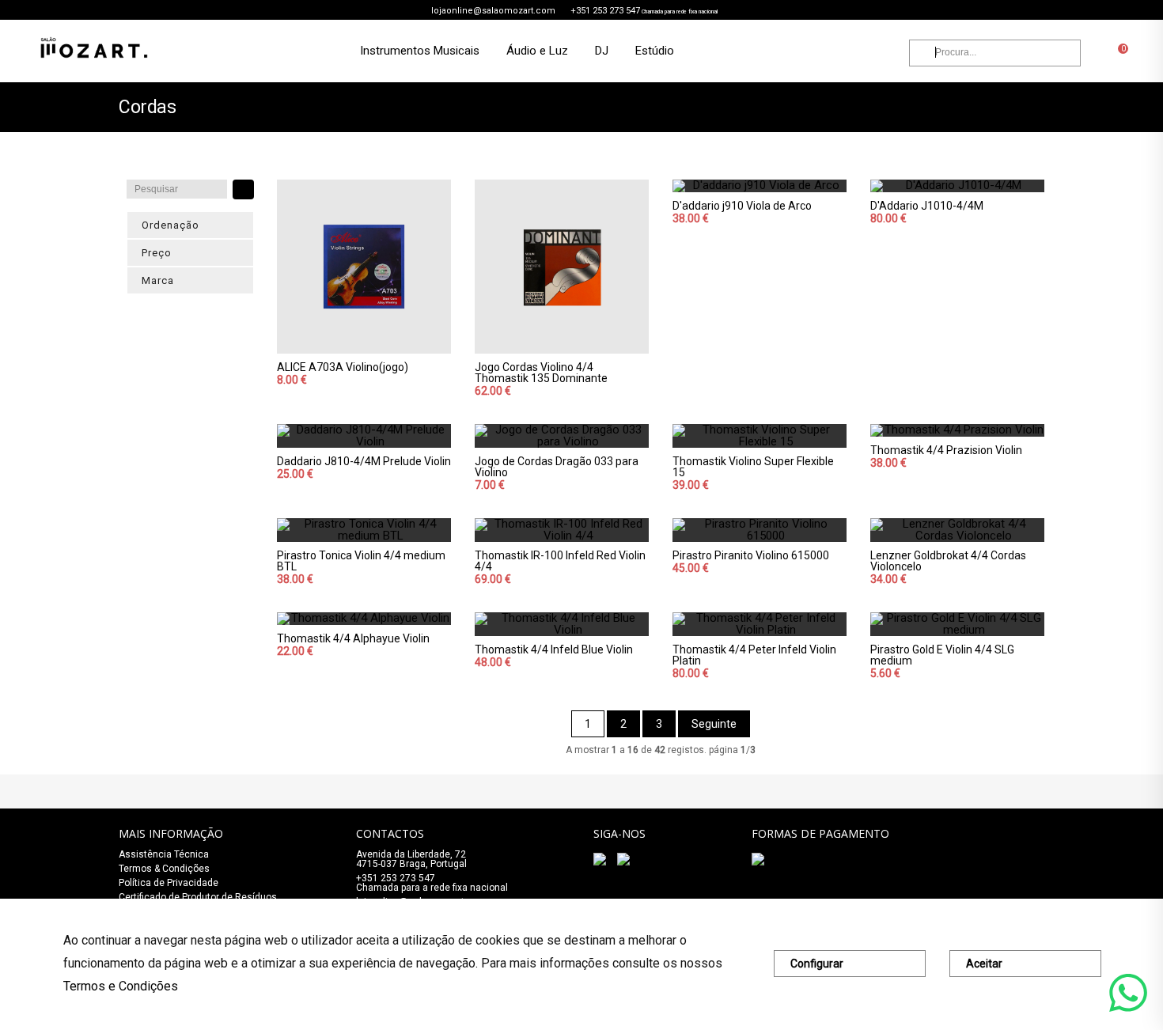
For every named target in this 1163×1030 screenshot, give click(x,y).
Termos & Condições (164, 868)
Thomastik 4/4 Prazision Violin (946, 450)
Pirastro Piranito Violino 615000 (750, 555)
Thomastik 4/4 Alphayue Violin (353, 638)
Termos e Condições (120, 986)
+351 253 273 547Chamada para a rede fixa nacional (432, 883)
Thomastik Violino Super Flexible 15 (753, 467)
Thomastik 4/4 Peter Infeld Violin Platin (754, 655)
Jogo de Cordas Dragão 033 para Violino (556, 467)
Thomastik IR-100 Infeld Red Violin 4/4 (560, 561)
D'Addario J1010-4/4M (926, 205)
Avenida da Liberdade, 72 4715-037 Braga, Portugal (411, 859)
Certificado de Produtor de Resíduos (198, 897)
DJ (601, 51)
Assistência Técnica (164, 854)
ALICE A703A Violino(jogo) (342, 367)
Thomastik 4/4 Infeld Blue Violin (554, 649)
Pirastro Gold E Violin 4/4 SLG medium (942, 655)
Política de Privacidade (168, 882)
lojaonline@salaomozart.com (493, 11)
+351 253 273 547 (605, 11)
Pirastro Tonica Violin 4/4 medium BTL (361, 561)
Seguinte (714, 724)
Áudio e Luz (537, 51)
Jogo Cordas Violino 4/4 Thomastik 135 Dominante (541, 372)
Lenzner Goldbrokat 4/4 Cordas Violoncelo (948, 561)
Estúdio (654, 51)
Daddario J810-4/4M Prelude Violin (364, 461)
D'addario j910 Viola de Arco (742, 205)
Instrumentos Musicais (419, 51)
